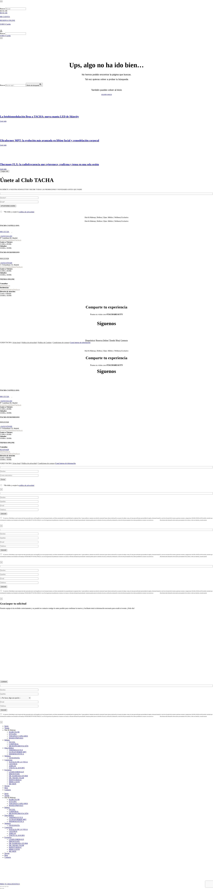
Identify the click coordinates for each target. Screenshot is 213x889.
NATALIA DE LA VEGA (18, 762)
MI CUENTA (5, 17)
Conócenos (8, 760)
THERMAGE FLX (16, 750)
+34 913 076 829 (6, 263)
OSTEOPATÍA (14, 758)
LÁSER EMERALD (16, 772)
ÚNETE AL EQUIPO (17, 768)
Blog (118, 340)
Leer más (3, 121)
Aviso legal (16, 342)
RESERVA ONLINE (7, 20)
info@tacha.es (5, 285)
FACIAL (12, 742)
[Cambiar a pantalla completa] (3, 886)
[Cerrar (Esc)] (7, 886)
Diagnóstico (90, 340)
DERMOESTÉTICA (16, 754)
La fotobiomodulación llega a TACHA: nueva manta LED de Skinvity (39, 116)
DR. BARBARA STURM (18, 776)
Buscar (2, 9)
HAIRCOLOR (14, 732)
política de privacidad (26, 212)
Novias (6, 786)
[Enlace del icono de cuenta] (1, 31)
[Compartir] (5, 886)
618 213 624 (4, 258)
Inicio (6, 726)
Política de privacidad (29, 342)
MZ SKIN (12, 784)
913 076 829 (4, 450)
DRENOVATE (14, 774)
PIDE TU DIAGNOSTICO (10, 884)
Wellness (7, 756)
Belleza (7, 740)
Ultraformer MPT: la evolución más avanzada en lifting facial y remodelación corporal (49, 140)
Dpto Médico (9, 748)
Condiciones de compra (61, 342)
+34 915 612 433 (6, 236)
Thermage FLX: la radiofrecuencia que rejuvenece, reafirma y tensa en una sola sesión (49, 164)
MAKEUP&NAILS (16, 738)
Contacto (124, 340)
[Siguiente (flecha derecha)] (3, 888)
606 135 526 (4, 232)
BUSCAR (3, 13)
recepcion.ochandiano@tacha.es (11, 267)
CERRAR (4, 682)
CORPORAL (14, 744)
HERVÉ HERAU (15, 780)
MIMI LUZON (14, 782)
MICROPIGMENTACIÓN (18, 746)
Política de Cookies (44, 342)
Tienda (112, 340)
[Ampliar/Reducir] (1, 886)
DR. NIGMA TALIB (16, 778)
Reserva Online (102, 340)
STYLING (13, 734)
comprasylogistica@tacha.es (10, 289)
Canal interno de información (80, 342)
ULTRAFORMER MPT (17, 752)
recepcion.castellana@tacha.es (10, 240)
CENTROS (13, 764)
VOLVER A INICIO (106, 94)
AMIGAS (12, 766)
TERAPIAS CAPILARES (18, 736)
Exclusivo (7, 770)
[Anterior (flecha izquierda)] (1, 888)
